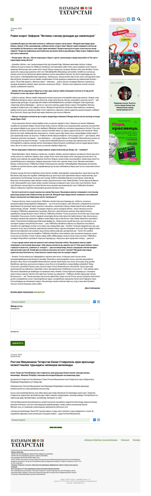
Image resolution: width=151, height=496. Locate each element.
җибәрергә (17, 343)
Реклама (136, 440)
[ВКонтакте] (94, 301)
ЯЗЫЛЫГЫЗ (39, 292)
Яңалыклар (15, 356)
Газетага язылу (118, 20)
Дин (12, 30)
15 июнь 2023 (16, 28)
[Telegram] (98, 301)
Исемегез (15, 331)
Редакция (125, 440)
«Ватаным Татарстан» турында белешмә (100, 440)
